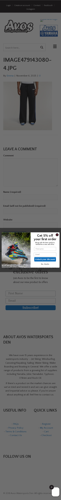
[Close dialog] (57, 234)
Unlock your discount (45, 259)
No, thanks (45, 264)
